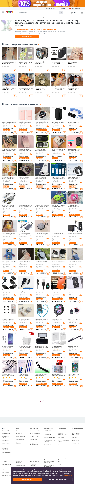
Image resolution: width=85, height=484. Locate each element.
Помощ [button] (63, 8)
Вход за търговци (50, 8)
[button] (3, 12)
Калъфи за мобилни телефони (47, 17)
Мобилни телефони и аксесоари (32, 17)
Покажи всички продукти (44, 44)
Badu (2, 17)
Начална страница (27, 36)
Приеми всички (27, 479)
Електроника (7, 17)
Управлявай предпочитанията (58, 479)
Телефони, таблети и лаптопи (18, 17)
